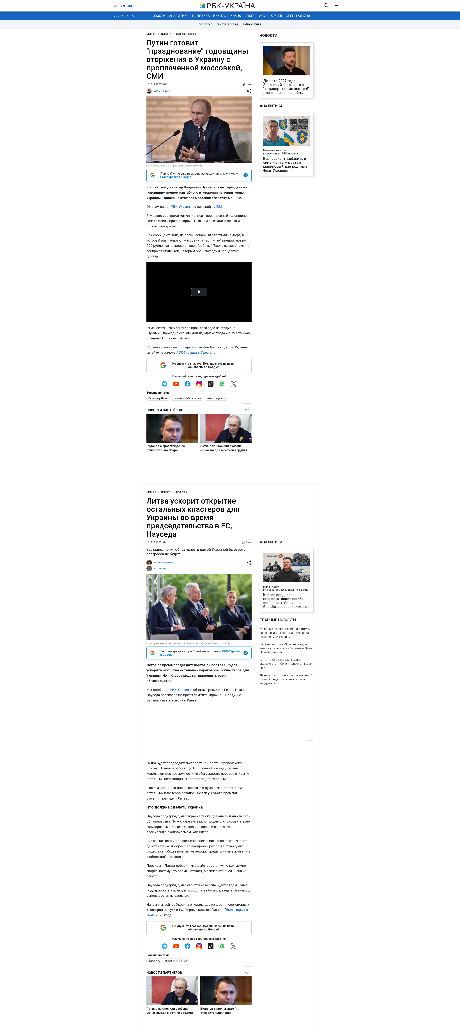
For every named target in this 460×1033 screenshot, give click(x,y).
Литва (183, 960)
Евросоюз (154, 960)
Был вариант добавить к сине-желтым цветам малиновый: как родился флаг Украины (285, 164)
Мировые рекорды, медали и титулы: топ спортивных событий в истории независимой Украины (285, 632)
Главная (151, 33)
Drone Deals (205, 24)
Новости (157, 16)
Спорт (250, 16)
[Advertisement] (199, 732)
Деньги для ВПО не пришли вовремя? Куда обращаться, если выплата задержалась (286, 679)
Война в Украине (252, 24)
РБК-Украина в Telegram (195, 352)
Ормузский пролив (227, 24)
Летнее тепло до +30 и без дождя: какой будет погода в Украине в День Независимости (286, 648)
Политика (201, 16)
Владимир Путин (158, 398)
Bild (219, 207)
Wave (263, 16)
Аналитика (178, 16)
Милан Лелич (271, 586)
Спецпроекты (298, 16)
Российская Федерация (187, 398)
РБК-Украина (181, 207)
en (123, 6)
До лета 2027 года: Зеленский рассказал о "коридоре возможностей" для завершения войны (286, 87)
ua (116, 6)
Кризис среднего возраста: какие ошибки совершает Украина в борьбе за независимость (286, 601)
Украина (170, 960)
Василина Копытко (275, 150)
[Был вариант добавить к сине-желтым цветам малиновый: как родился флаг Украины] (286, 131)
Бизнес (219, 16)
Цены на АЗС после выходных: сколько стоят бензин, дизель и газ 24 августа (286, 663)
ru (130, 6)
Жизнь (235, 16)
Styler (276, 16)
